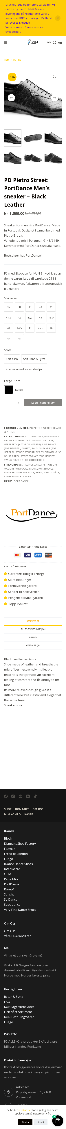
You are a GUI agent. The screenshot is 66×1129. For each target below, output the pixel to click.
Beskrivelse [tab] (33, 621)
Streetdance (13, 476)
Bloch (8, 838)
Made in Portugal (16, 468)
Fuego (8, 859)
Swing (27, 476)
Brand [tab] (33, 637)
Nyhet (26, 448)
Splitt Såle (51, 472)
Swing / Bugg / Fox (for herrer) (25, 460)
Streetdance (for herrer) (38, 456)
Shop (8, 809)
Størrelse (10, 298)
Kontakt (22, 809)
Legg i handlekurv (43, 402)
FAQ (7, 1002)
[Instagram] (13, 796)
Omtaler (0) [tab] (33, 645)
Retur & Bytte (13, 996)
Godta (25, 1122)
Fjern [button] (57, 18)
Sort (39, 472)
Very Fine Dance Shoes (20, 909)
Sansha (9, 894)
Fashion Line (49, 464)
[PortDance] (31, 515)
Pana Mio (11, 879)
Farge (12, 381)
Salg (35, 448)
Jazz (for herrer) (29, 444)
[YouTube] (28, 796)
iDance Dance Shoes (18, 864)
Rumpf (9, 889)
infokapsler (25, 1110)
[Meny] (5, 42)
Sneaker (9, 472)
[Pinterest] (20, 796)
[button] (57, 1120)
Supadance (12, 904)
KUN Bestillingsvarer (19, 1017)
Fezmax (9, 848)
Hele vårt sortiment (18, 1012)
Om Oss (37, 809)
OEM (7, 874)
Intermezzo (12, 869)
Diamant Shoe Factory (20, 843)
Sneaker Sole (25, 472)
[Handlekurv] (60, 42)
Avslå (41, 1122)
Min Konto (12, 814)
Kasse (28, 814)
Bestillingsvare (32, 436)
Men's (33, 468)
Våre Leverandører (17, 936)
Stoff (7, 350)
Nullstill (19, 389)
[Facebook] (6, 796)
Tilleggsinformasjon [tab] (33, 629)
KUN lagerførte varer (19, 1007)
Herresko (10, 444)
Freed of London (16, 854)
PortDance (46, 468)
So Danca (10, 899)
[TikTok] (35, 796)
